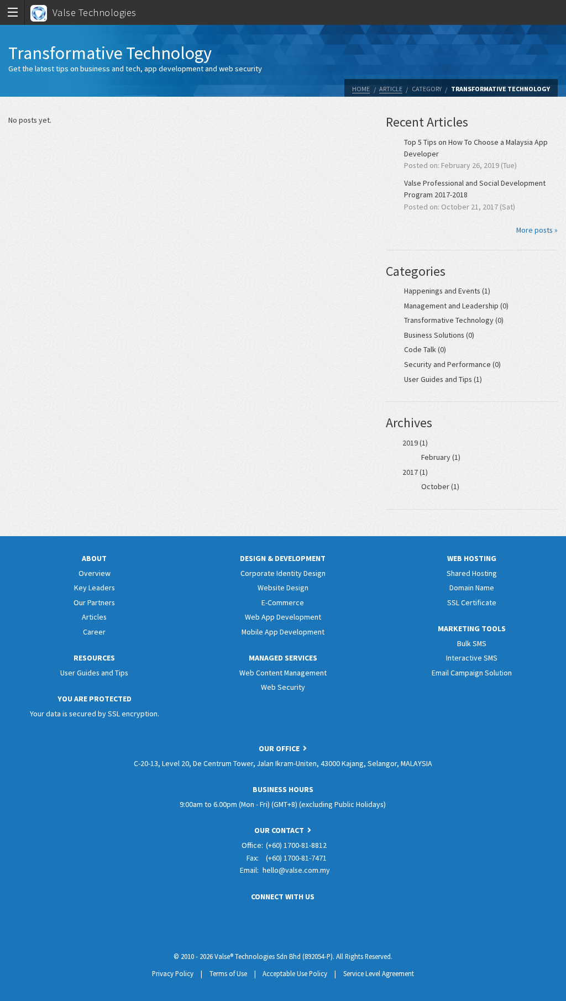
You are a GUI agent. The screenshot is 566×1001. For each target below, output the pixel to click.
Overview (94, 573)
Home (361, 89)
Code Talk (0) (425, 349)
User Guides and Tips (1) (443, 379)
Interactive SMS (471, 658)
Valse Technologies (95, 12)
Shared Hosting (472, 573)
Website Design (283, 588)
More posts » (537, 230)
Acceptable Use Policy (295, 973)
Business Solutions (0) (439, 335)
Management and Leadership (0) (456, 306)
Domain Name (471, 588)
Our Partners (94, 602)
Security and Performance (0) (452, 364)
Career (94, 632)
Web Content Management (283, 673)
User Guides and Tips (94, 673)
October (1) (440, 486)
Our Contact (280, 830)
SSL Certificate (471, 602)
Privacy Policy (172, 973)
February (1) (440, 457)
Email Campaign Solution (472, 673)
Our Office (281, 748)
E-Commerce (282, 602)
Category (427, 89)
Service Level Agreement (378, 973)
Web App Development (283, 617)
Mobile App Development (283, 632)
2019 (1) (415, 443)
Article (390, 89)
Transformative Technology (500, 89)
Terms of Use (228, 973)
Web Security (283, 687)
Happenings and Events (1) (447, 291)
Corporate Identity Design (283, 573)
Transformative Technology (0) (454, 320)
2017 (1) (415, 472)
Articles (94, 617)
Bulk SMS (471, 643)
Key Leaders (94, 588)
